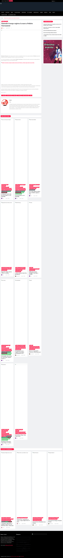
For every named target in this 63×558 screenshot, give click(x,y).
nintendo (4, 95)
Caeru (3, 527)
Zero (3, 198)
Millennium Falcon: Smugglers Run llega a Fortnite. (33, 273)
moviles (27, 540)
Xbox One (24, 550)
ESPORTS (22, 539)
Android (21, 536)
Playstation (23, 544)
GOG (26, 539)
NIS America (28, 542)
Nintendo (24, 12)
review (27, 546)
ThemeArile (22, 556)
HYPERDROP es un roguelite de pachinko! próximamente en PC (19, 352)
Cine (50, 12)
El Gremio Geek (12, 14)
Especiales (36, 12)
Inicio (2, 12)
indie (28, 539)
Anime (41, 12)
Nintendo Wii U (9, 95)
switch (27, 548)
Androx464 (18, 276)
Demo (23, 538)
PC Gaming (29, 12)
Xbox (12, 12)
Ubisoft (29, 548)
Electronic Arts (27, 538)
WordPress (12, 556)
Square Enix (20, 548)
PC (17, 544)
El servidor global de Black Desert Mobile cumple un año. (34, 192)
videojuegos (18, 550)
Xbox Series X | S (25, 551)
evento (24, 539)
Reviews (7, 12)
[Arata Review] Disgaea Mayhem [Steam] (50, 32)
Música (45, 12)
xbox (21, 550)
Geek (53, 12)
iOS (29, 539)
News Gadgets (17, 556)
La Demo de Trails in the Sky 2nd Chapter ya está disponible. (6, 195)
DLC (25, 538)
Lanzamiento (23, 540)
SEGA (18, 548)
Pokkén (19, 95)
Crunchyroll (21, 538)
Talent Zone (4, 14)
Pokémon (14, 95)
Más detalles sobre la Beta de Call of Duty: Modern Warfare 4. (6, 357)
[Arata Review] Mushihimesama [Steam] (49, 30)
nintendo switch (23, 542)
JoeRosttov (35, 524)
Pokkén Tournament (25, 95)
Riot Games (29, 546)
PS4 (25, 546)
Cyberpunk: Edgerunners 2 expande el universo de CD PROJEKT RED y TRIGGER (7, 524)
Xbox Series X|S (20, 551)
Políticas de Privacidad (9, 545)
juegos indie (18, 540)
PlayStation (17, 12)
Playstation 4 (28, 544)
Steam (24, 548)
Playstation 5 (19, 546)
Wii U (31, 95)
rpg (16, 548)
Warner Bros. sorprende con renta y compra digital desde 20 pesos (23, 520)
